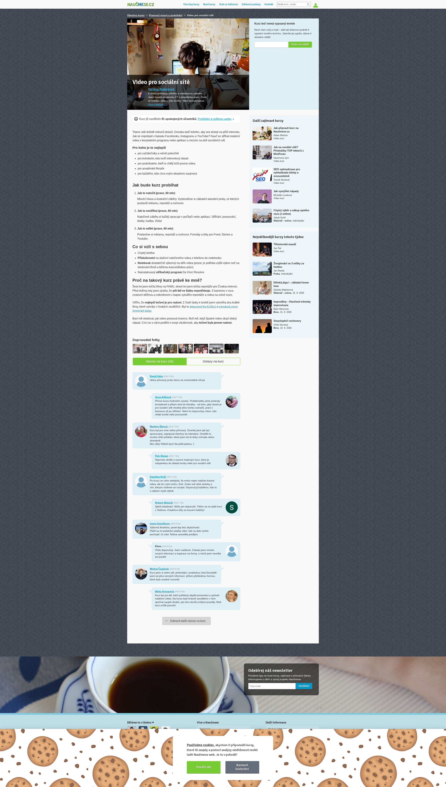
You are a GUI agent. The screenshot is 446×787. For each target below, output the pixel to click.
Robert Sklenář (164, 502)
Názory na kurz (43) (159, 361)
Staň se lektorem (228, 4)
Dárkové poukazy (251, 4)
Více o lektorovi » (157, 104)
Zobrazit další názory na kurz (188, 620)
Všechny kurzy (191, 4)
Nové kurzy (209, 4)
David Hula (156, 376)
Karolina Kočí (158, 476)
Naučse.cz (140, 4)
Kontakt (268, 4)
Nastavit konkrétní (242, 767)
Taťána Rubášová (161, 89)
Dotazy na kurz (213, 361)
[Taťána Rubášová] (138, 94)
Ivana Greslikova (160, 523)
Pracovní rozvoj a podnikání (165, 15)
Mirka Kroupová (164, 591)
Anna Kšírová (163, 397)
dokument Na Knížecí (203, 306)
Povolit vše (203, 767)
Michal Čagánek (159, 568)
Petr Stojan (161, 455)
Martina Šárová (159, 426)
